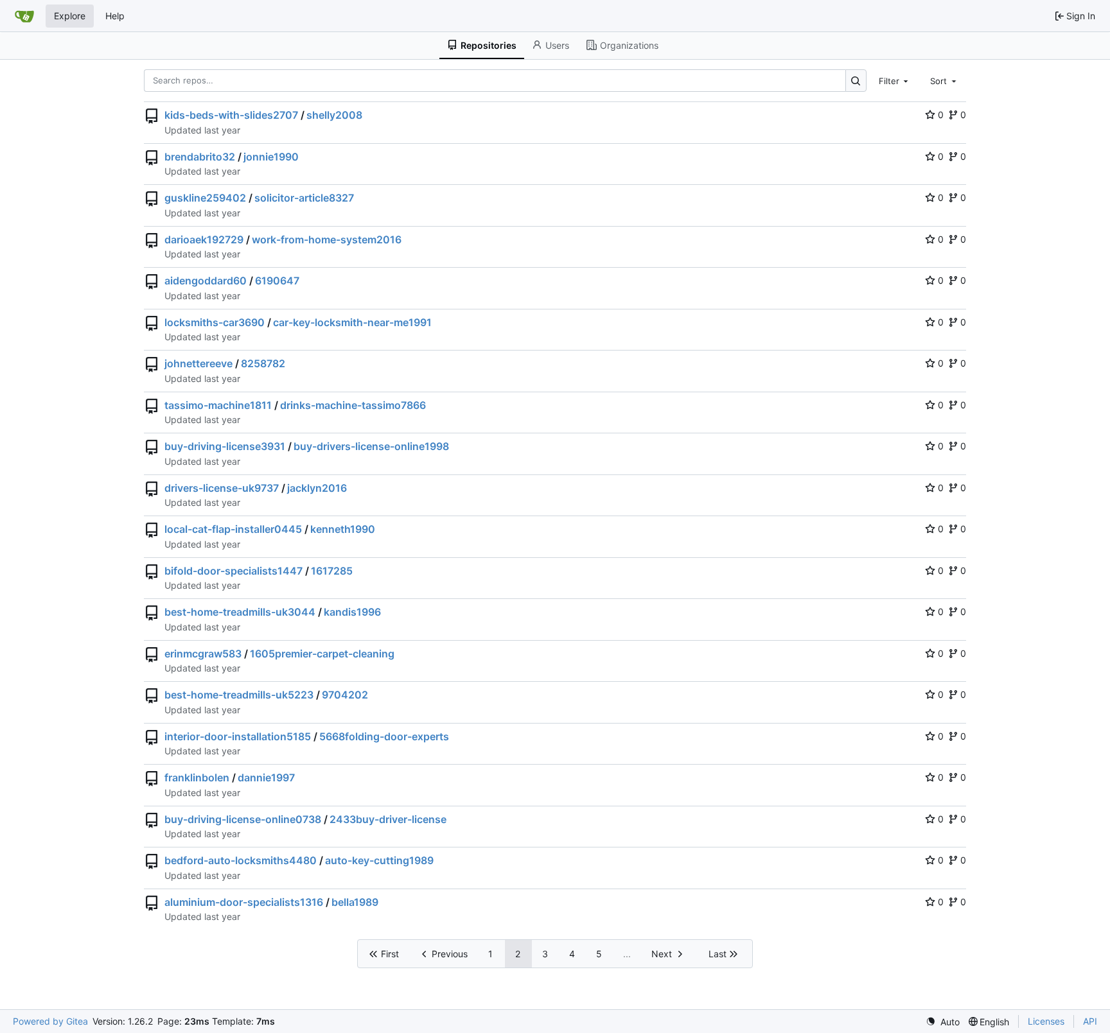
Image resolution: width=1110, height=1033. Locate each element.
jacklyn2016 (317, 488)
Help (115, 15)
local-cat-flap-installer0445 (233, 529)
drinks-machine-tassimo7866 (353, 405)
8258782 (263, 363)
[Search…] (856, 80)
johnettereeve (198, 363)
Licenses (1046, 1021)
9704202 (345, 694)
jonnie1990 (271, 156)
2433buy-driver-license (388, 819)
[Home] (24, 16)
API (1090, 1021)
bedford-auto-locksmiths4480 (240, 860)
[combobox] (895, 80)
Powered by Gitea (50, 1021)
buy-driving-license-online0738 (242, 819)
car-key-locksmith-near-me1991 (352, 322)
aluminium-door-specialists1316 (243, 902)
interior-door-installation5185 (237, 736)
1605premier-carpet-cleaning (322, 653)
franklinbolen (196, 777)
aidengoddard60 (205, 280)
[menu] (943, 1021)
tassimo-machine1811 (218, 405)
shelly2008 (334, 115)
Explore (69, 15)
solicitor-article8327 (304, 197)
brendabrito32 (199, 156)
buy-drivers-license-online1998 (371, 446)
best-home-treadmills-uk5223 (238, 694)
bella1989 (354, 902)
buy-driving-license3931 (224, 446)
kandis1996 (352, 611)
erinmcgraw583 (203, 653)
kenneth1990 (342, 529)
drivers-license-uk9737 (221, 488)
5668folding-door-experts (384, 736)
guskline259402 (205, 197)
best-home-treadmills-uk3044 (239, 611)
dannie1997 (266, 777)
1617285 (332, 570)
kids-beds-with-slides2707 (231, 115)
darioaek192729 (203, 239)
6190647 (277, 280)
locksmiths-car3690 (214, 322)
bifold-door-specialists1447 (233, 570)
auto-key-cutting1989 (379, 860)
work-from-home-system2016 (326, 239)
